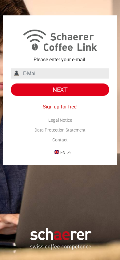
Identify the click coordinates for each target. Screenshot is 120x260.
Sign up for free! (60, 107)
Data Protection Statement (60, 130)
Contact (60, 139)
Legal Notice (60, 120)
